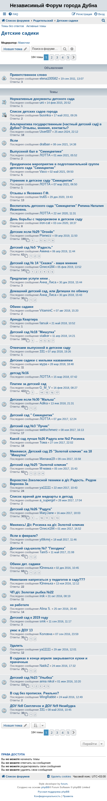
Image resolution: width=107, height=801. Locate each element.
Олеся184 (47, 267)
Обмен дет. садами (25, 564)
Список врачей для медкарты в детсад (41, 496)
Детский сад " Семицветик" (32, 415)
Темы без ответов (12, 26)
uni (42, 102)
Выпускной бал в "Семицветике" (36, 151)
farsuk (44, 323)
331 (42, 351)
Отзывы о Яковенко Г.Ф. (29, 193)
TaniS (44, 552)
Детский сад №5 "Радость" (31, 247)
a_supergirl (47, 500)
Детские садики (20, 33)
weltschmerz (49, 430)
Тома (43, 442)
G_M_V (45, 387)
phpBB (45, 787)
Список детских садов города (33, 111)
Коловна (46, 634)
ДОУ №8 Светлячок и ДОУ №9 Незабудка (42, 706)
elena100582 (49, 78)
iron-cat (45, 223)
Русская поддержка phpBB (53, 791)
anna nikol (47, 681)
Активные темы (36, 26)
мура (43, 364)
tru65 (43, 197)
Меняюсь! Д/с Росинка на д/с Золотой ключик (47, 525)
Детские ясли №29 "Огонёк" (32, 232)
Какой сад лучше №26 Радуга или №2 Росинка (47, 439)
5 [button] (68, 57)
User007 (46, 131)
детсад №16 (19, 373)
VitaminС (46, 310)
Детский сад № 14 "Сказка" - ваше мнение (43, 263)
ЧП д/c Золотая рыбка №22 (32, 592)
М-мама (45, 468)
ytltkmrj (45, 539)
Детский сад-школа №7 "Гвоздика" (37, 548)
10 (41, 518)
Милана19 (47, 459)
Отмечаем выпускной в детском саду (40, 348)
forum (64, 783)
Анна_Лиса (48, 282)
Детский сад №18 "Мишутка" (32, 332)
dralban (45, 144)
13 (57, 518)
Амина (44, 251)
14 (41, 392)
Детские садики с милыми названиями (41, 360)
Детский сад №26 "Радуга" (31, 509)
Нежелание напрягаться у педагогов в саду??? (47, 579)
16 (52, 392)
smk (43, 621)
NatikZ (44, 666)
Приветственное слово (28, 75)
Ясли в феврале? (24, 536)
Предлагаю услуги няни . (30, 278)
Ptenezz (46, 235)
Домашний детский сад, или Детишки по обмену (49, 291)
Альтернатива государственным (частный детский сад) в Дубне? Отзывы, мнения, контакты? (56, 126)
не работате (19, 605)
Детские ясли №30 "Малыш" (32, 399)
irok (42, 596)
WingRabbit (48, 697)
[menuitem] (13, 14)
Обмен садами (21, 307)
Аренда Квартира (24, 319)
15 (47, 392)
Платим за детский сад (28, 384)
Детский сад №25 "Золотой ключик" (39, 465)
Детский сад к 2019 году (29, 617)
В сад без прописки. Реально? (34, 693)
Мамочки (24, 42)
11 (47, 518)
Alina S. (45, 608)
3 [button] (57, 57)
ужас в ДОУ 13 (21, 630)
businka (45, 115)
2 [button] (52, 57)
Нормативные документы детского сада (42, 99)
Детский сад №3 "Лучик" (29, 426)
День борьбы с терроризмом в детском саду (46, 219)
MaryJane (47, 513)
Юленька (46, 568)
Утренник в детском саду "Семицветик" (42, 180)
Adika (44, 403)
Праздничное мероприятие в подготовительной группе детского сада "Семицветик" (54, 166)
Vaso (43, 171)
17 (57, 392)
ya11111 (45, 487)
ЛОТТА (45, 155)
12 (52, 518)
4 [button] (62, 57)
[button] (73, 57)
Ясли (14, 140)
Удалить (16, 645)
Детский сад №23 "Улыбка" (31, 677)
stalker (44, 336)
